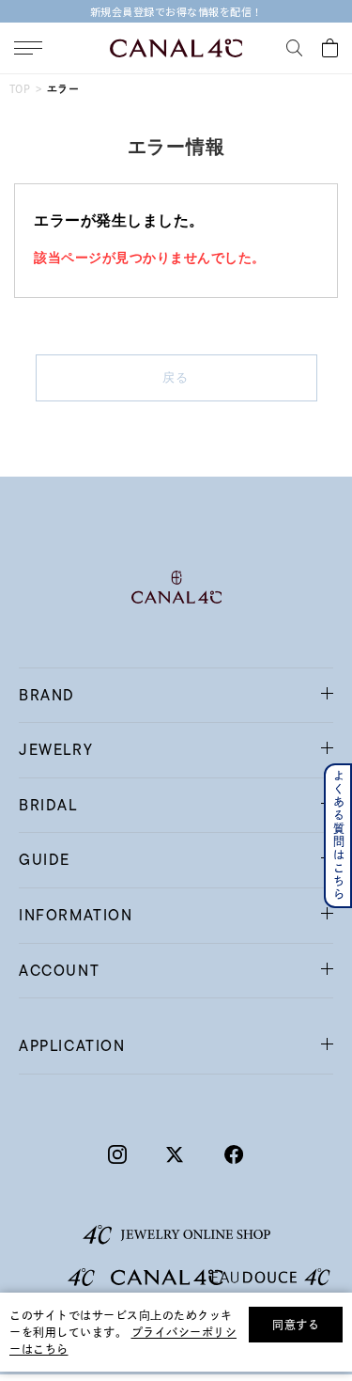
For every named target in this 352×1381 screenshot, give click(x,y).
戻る (176, 377)
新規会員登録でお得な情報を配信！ (176, 11)
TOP (19, 89)
